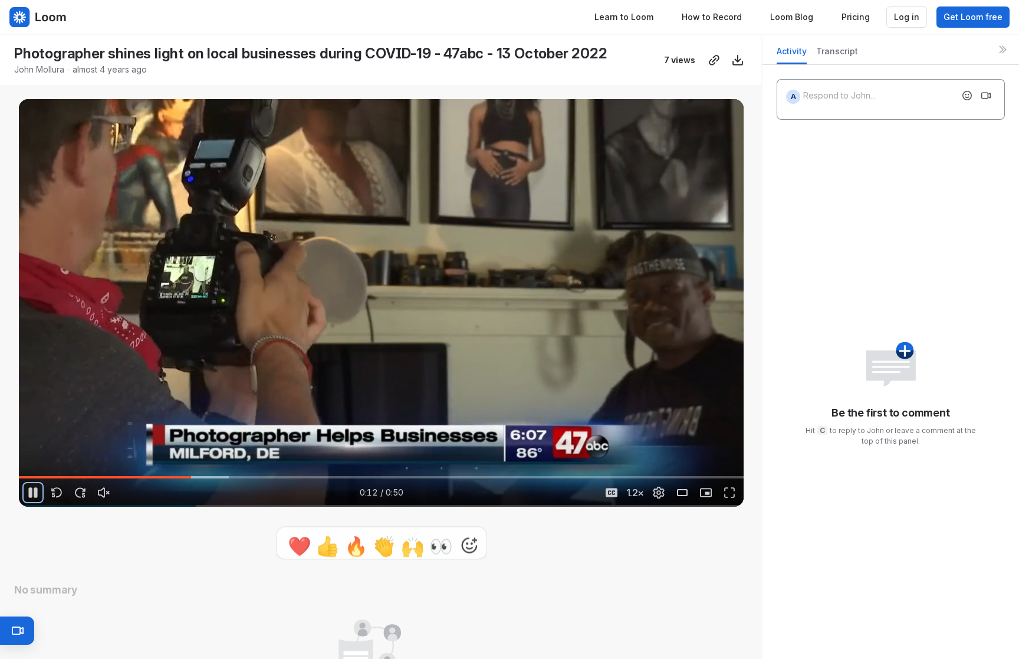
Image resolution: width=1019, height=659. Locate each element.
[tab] (792, 54)
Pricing (856, 17)
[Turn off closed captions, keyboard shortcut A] (611, 492)
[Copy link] (714, 60)
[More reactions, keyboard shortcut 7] (414, 540)
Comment (503, 539)
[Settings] (658, 492)
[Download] (737, 60)
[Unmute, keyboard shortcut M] (103, 492)
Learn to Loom (623, 17)
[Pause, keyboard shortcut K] (33, 492)
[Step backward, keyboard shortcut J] (56, 492)
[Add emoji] (967, 95)
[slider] (381, 477)
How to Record (712, 17)
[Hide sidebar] (1002, 49)
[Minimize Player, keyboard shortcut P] (705, 492)
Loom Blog (791, 17)
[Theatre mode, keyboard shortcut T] (682, 492)
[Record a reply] (986, 95)
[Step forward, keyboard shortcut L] (80, 492)
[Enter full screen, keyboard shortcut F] (729, 492)
